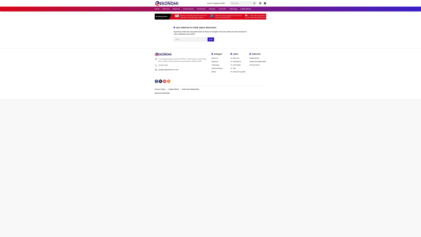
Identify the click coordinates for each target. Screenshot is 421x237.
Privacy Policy (255, 65)
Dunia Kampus (217, 68)
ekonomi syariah (239, 72)
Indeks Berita (254, 58)
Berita (214, 72)
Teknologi (215, 65)
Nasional (215, 61)
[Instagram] (164, 81)
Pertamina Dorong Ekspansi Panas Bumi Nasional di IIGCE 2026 (219, 16)
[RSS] (168, 81)
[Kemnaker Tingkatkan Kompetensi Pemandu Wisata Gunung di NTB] (238, 17)
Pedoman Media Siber (258, 61)
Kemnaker (237, 65)
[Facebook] (156, 81)
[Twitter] (160, 81)
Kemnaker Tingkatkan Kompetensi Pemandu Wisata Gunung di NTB (252, 16)
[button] (254, 3)
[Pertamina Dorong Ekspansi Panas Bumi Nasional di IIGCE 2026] (203, 17)
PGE (234, 68)
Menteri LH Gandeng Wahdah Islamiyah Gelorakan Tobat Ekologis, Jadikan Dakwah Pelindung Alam (184, 16)
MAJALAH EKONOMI (162, 93)
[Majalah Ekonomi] (166, 3)
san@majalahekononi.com (168, 70)
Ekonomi (215, 58)
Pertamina (237, 61)
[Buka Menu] (265, 3)
